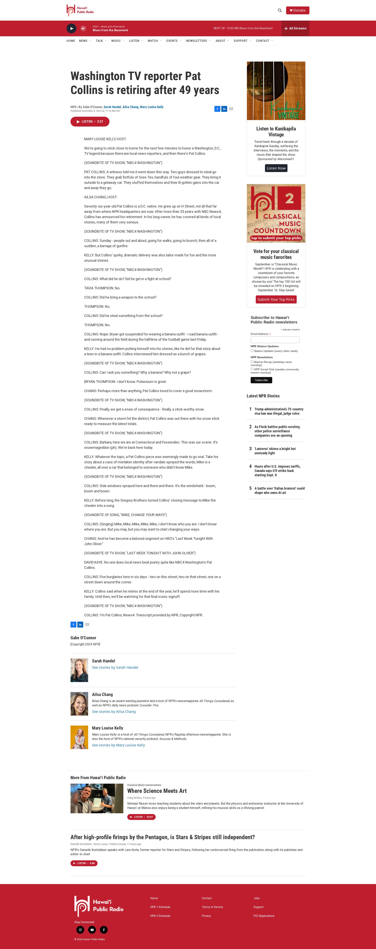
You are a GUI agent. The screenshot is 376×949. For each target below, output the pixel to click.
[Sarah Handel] (79, 670)
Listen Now (276, 168)
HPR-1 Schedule (160, 907)
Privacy (206, 915)
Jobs (257, 898)
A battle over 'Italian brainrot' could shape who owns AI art (280, 490)
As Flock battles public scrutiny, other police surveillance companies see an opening (277, 431)
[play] (71, 28)
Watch (153, 40)
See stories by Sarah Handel (115, 667)
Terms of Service (212, 907)
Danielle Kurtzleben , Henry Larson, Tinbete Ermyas (98, 844)
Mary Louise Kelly (152, 107)
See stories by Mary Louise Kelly (118, 745)
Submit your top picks (276, 299)
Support (259, 907)
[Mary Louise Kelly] (79, 737)
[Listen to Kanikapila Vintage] (276, 91)
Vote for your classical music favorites (276, 254)
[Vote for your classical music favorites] (276, 213)
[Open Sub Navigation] (90, 40)
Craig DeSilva (134, 797)
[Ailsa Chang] (79, 704)
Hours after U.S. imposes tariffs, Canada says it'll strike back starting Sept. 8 (277, 470)
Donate (299, 10)
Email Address (261, 334)
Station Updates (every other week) (275, 350)
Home (71, 40)
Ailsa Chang (130, 107)
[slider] (89, 28)
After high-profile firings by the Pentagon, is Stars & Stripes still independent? (162, 837)
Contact (207, 898)
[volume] (83, 28)
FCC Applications (264, 915)
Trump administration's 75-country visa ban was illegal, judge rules (279, 411)
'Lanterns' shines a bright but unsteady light (275, 451)
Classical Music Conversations (144, 785)
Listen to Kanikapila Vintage (276, 132)
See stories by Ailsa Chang (114, 711)
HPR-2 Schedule (160, 915)
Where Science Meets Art (157, 790)
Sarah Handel (112, 107)
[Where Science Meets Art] (96, 798)
